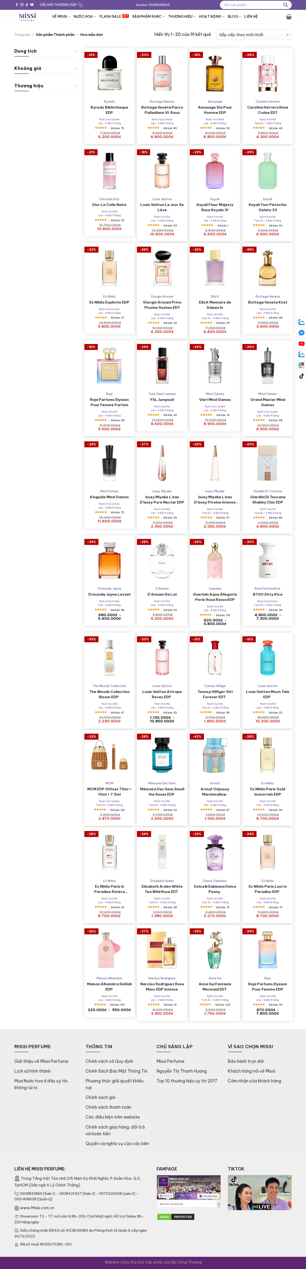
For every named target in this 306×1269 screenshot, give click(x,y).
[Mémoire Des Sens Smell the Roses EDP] (162, 755)
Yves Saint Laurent (162, 394)
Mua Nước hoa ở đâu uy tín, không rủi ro (41, 1084)
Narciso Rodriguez (162, 978)
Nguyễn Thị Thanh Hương (182, 1071)
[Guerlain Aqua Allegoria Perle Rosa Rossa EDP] (215, 560)
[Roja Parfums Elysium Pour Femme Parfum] (109, 365)
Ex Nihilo (109, 296)
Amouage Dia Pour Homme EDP (215, 110)
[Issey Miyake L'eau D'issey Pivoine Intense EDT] (215, 463)
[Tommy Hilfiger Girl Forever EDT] (215, 658)
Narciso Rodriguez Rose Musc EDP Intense (162, 987)
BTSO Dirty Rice (268, 594)
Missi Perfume (171, 1061)
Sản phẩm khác (147, 16)
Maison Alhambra (109, 978)
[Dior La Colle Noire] (109, 171)
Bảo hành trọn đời (246, 1061)
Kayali (214, 199)
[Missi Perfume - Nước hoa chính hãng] (29, 16)
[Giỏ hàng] (289, 16)
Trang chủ (22, 35)
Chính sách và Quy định (109, 1061)
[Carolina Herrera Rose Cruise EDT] (267, 73)
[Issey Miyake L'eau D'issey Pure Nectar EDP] (162, 463)
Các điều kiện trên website (113, 1117)
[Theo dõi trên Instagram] (21, 5)
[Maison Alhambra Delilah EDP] (109, 950)
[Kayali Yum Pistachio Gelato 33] (267, 171)
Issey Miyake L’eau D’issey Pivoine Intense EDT (215, 500)
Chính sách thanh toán (108, 1107)
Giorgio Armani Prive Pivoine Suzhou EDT (162, 305)
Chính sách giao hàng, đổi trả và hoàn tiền (115, 1130)
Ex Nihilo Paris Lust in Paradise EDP (268, 889)
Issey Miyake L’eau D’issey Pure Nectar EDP (162, 499)
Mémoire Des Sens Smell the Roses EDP (162, 792)
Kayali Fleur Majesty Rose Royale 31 (215, 207)
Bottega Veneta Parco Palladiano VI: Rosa (162, 110)
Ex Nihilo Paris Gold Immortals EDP (267, 792)
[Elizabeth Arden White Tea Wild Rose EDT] (162, 852)
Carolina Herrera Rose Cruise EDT (267, 110)
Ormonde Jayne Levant (109, 594)
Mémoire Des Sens (162, 783)
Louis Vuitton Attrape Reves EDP (162, 694)
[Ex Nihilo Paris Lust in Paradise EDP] (267, 852)
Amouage (215, 101)
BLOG (233, 16)
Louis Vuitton (162, 199)
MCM (109, 783)
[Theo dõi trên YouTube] (31, 5)
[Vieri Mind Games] (215, 365)
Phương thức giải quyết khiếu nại (114, 1084)
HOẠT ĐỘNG (210, 16)
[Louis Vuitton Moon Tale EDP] (267, 658)
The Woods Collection (109, 686)
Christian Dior (109, 199)
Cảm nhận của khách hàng (254, 1081)
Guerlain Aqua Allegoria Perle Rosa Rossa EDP (215, 597)
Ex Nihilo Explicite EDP (109, 302)
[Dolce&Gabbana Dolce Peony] (215, 852)
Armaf (215, 783)
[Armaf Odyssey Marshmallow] (215, 755)
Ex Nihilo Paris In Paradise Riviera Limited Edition (109, 889)
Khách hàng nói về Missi (251, 1071)
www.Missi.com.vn (37, 1207)
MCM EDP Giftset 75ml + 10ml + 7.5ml (109, 792)
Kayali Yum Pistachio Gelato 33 (268, 207)
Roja (109, 394)
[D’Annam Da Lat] (162, 560)
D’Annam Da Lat (162, 594)
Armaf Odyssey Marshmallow (215, 792)
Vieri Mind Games (215, 399)
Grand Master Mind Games (267, 402)
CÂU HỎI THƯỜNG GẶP (58, 5)
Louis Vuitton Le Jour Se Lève (162, 207)
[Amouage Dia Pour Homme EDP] (215, 73)
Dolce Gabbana (215, 881)
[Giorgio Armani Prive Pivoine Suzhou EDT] (162, 268)
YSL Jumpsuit (162, 399)
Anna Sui (215, 978)
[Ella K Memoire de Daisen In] (215, 268)
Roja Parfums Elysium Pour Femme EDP (267, 987)
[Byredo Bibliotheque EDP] (109, 73)
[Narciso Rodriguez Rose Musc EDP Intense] (162, 950)
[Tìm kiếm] (286, 5)
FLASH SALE (110, 16)
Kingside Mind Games (109, 497)
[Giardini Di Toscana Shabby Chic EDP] (267, 463)
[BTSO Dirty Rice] (267, 560)
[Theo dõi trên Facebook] (16, 5)
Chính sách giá (100, 1097)
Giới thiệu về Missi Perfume (41, 1061)
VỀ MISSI (59, 16)
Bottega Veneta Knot (267, 302)
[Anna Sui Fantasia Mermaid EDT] (215, 950)
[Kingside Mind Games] (109, 463)
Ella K (215, 296)
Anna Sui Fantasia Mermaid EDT (215, 987)
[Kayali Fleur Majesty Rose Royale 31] (215, 171)
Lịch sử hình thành (32, 1071)
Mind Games (215, 394)
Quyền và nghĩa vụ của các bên (117, 1143)
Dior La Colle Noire (109, 204)
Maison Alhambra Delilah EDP (109, 987)
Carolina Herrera (268, 101)
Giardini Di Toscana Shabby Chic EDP (267, 499)
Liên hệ (251, 16)
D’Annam (162, 588)
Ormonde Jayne (109, 588)
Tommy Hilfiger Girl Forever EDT (215, 694)
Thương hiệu (180, 16)
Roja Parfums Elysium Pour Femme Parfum (109, 402)
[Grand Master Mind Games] (267, 365)
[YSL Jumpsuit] (162, 365)
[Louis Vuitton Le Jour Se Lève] (162, 171)
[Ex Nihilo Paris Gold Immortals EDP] (267, 755)
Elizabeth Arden (162, 881)
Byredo (109, 101)
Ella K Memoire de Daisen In (215, 305)
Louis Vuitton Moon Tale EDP (267, 694)
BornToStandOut (267, 588)
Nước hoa (83, 16)
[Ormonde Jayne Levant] (109, 560)
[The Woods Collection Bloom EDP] (109, 658)
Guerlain (215, 588)
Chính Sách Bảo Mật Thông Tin (117, 1071)
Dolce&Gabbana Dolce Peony (215, 889)
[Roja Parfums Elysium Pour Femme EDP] (267, 950)
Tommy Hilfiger (215, 686)
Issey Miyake (162, 491)
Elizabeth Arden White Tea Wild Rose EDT (162, 889)
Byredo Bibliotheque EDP (109, 110)
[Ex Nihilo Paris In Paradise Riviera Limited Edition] (109, 852)
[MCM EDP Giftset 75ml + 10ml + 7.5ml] (109, 755)
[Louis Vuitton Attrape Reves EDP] (162, 658)
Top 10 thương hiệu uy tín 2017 (187, 1081)
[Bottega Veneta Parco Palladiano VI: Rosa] (162, 73)
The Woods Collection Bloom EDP (109, 694)
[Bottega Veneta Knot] (267, 268)
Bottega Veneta (162, 101)
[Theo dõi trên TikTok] (26, 5)
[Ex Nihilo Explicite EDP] (109, 268)
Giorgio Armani (162, 296)
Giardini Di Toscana (267, 491)
